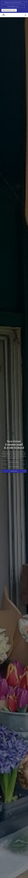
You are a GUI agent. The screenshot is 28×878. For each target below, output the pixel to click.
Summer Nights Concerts (13, 6)
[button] (25, 15)
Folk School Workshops (14, 462)
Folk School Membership (14, 466)
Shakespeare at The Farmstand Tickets (13, 2)
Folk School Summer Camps (9, 10)
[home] (3, 15)
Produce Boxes (14, 471)
